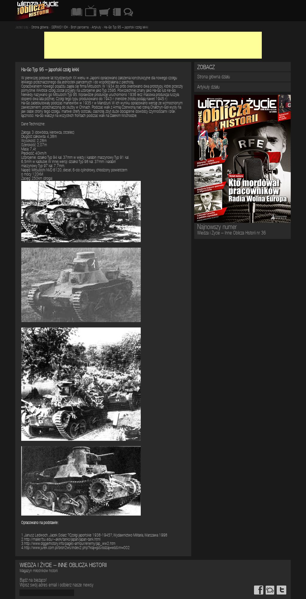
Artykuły (96, 27)
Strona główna (39, 27)
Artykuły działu (208, 87)
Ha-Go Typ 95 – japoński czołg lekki (126, 27)
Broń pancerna (80, 27)
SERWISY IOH (59, 27)
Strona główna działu (213, 77)
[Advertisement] (153, 45)
